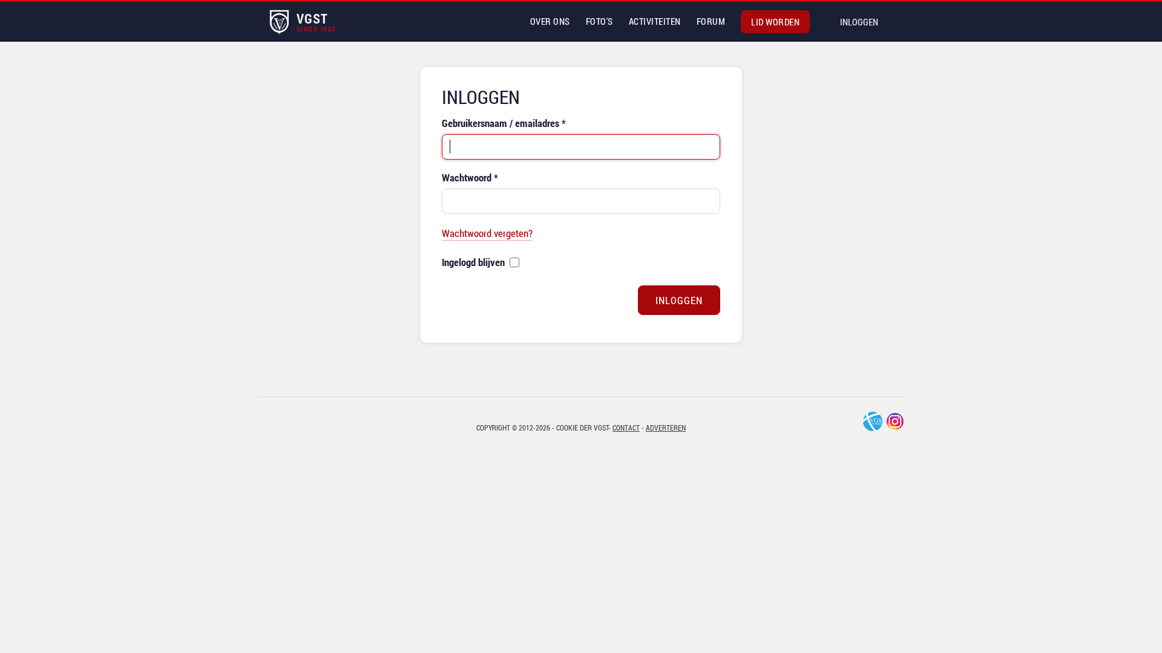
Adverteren (666, 427)
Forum (711, 21)
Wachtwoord (470, 177)
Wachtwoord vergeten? (487, 233)
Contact (626, 427)
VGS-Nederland (872, 421)
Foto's (599, 21)
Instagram (895, 421)
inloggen (859, 22)
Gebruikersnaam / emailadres (504, 123)
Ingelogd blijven (473, 262)
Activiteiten (655, 21)
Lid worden (775, 22)
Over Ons (550, 21)
